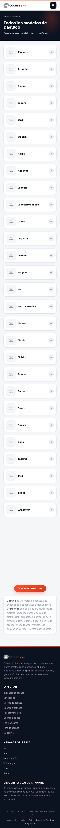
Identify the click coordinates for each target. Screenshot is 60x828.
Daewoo (16, 16)
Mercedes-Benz (12, 758)
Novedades (9, 697)
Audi (6, 753)
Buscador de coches (14, 692)
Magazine (9, 732)
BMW (6, 748)
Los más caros (11, 723)
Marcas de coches (13, 702)
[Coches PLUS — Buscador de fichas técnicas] (15, 5)
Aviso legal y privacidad (17, 820)
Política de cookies (36, 820)
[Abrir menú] (53, 5)
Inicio (6, 16)
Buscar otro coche (31, 588)
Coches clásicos (12, 717)
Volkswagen (10, 763)
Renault (8, 773)
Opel (6, 768)
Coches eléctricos (13, 707)
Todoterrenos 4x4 (13, 712)
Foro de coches (11, 727)
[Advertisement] (30, 551)
